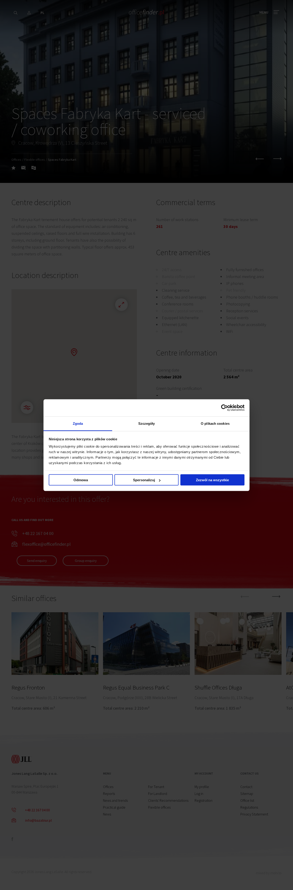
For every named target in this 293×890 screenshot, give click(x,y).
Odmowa (80, 480)
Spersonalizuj (144, 480)
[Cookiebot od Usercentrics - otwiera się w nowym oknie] (224, 407)
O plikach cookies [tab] (215, 423)
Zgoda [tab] (78, 423)
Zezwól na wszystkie (212, 480)
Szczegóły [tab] (146, 423)
